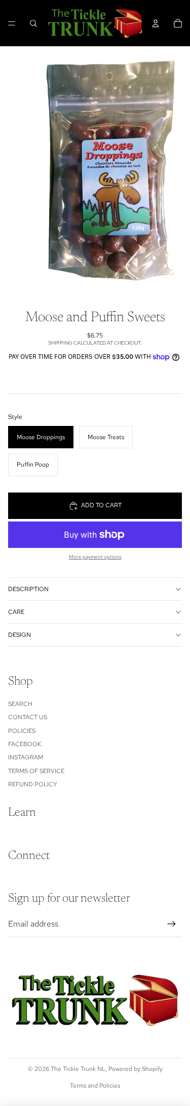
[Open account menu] (155, 23)
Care (16, 612)
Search (20, 704)
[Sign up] (172, 924)
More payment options (95, 557)
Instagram (25, 757)
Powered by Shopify (135, 1069)
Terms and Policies (95, 1086)
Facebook (24, 744)
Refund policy (32, 784)
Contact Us (27, 717)
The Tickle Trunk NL (78, 1069)
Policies (21, 731)
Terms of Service (36, 771)
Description (28, 589)
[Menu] (11, 23)
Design (19, 635)
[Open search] (33, 23)
